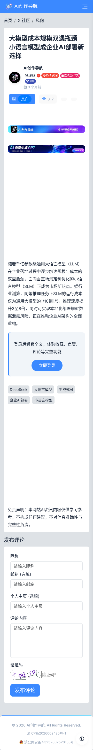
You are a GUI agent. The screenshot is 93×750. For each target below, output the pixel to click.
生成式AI (66, 389)
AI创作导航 (36, 725)
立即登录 (47, 365)
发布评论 (25, 690)
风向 (40, 20)
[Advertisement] (46, 208)
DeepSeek (18, 389)
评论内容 (18, 618)
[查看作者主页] (14, 77)
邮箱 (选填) (20, 574)
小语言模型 (43, 400)
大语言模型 (43, 389)
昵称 (14, 556)
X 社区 (24, 20)
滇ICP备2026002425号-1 (46, 733)
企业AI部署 (19, 400)
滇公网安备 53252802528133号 (49, 742)
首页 (8, 20)
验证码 (16, 664)
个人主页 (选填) (25, 596)
